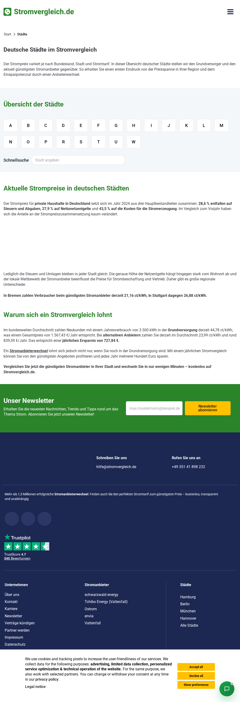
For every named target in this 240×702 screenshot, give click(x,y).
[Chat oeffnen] (226, 688)
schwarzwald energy (101, 594)
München (188, 611)
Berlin (185, 604)
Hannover (188, 618)
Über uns (12, 594)
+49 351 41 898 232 (188, 467)
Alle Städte (189, 625)
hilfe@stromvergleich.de (116, 467)
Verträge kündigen (20, 623)
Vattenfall (93, 623)
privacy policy (46, 679)
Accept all (196, 667)
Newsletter (13, 616)
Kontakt (11, 601)
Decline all (196, 676)
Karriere (11, 609)
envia (89, 616)
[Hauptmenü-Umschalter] (230, 12)
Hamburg (188, 597)
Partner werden (17, 630)
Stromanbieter (97, 585)
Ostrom (91, 609)
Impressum (14, 637)
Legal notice (35, 686)
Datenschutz (15, 644)
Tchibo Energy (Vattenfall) (106, 601)
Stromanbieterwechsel (29, 351)
